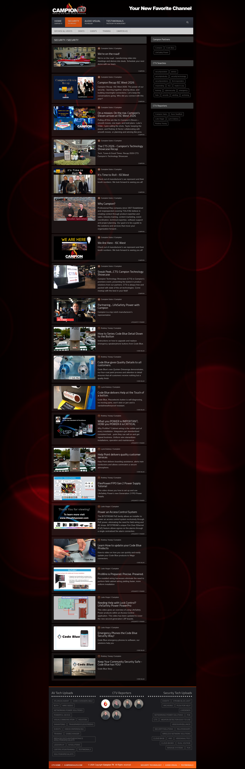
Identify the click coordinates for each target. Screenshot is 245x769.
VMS (170, 738)
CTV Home (56, 765)
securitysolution (161, 72)
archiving (185, 95)
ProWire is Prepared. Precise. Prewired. (120, 574)
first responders (178, 81)
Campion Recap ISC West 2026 (116, 82)
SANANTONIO (59, 724)
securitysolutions (161, 81)
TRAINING (58, 734)
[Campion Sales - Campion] (105, 704)
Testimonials (115, 22)
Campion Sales (161, 114)
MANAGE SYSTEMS (175, 748)
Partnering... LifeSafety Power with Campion (119, 306)
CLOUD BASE (158, 738)
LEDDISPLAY (59, 745)
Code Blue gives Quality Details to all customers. (119, 363)
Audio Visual (93, 22)
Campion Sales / (111, 48)
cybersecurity (170, 90)
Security (73, 22)
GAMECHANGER (72, 734)
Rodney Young (161, 124)
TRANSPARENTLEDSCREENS (81, 724)
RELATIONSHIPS (183, 729)
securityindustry (161, 76)
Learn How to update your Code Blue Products (119, 546)
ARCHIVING (168, 706)
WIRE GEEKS (67, 706)
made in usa (179, 86)
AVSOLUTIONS (74, 745)
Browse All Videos (63, 31)
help (157, 95)
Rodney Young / (111, 328)
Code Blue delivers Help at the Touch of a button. (121, 393)
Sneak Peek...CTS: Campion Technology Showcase (120, 273)
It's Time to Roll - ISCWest (113, 175)
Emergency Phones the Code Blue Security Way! (117, 634)
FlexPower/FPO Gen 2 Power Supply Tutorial (119, 484)
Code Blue (170, 48)
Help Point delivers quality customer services (119, 455)
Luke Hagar (159, 119)
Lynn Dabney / (110, 387)
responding (159, 86)
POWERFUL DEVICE (62, 715)
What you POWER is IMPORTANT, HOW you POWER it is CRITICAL (118, 422)
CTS (155, 720)
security (165, 95)
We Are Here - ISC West (112, 243)
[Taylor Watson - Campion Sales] (116, 715)
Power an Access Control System (117, 512)
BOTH (56, 706)
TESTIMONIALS (85, 750)
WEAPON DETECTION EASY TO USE (175, 720)
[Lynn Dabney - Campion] (138, 704)
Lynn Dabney (173, 119)
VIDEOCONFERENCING (74, 729)
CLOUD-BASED (167, 743)
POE (188, 715)
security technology (178, 76)
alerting (175, 95)
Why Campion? (106, 203)
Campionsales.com (73, 765)
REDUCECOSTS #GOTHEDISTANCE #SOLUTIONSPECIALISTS (68, 739)
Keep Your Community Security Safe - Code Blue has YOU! (120, 663)
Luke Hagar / (110, 507)
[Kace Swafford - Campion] (116, 704)
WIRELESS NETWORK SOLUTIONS (176, 734)
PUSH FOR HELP (183, 706)
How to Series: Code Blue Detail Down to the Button (120, 335)
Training (107, 31)
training (158, 90)
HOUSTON (82, 720)
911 (169, 86)
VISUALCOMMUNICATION (64, 720)
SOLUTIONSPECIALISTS (63, 754)
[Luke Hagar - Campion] (127, 704)
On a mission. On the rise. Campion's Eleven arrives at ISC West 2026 (119, 114)
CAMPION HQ (122, 31)
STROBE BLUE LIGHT (181, 701)
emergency (183, 90)
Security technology (151, 765)
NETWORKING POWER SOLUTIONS (68, 710)
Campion (158, 48)
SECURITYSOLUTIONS (164, 729)
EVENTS (57, 729)
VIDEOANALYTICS (183, 738)
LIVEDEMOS (185, 710)
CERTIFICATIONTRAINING (64, 750)
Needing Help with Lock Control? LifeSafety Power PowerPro (117, 604)
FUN (188, 748)
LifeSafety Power (161, 53)
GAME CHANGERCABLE (83, 701)
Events (93, 31)
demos (173, 72)
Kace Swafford (176, 114)
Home (58, 22)
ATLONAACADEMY (61, 701)
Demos (81, 31)
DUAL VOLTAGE (184, 743)
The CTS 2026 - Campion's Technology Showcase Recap (120, 147)
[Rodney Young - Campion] (105, 715)
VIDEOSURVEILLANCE (181, 724)
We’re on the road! (109, 54)
